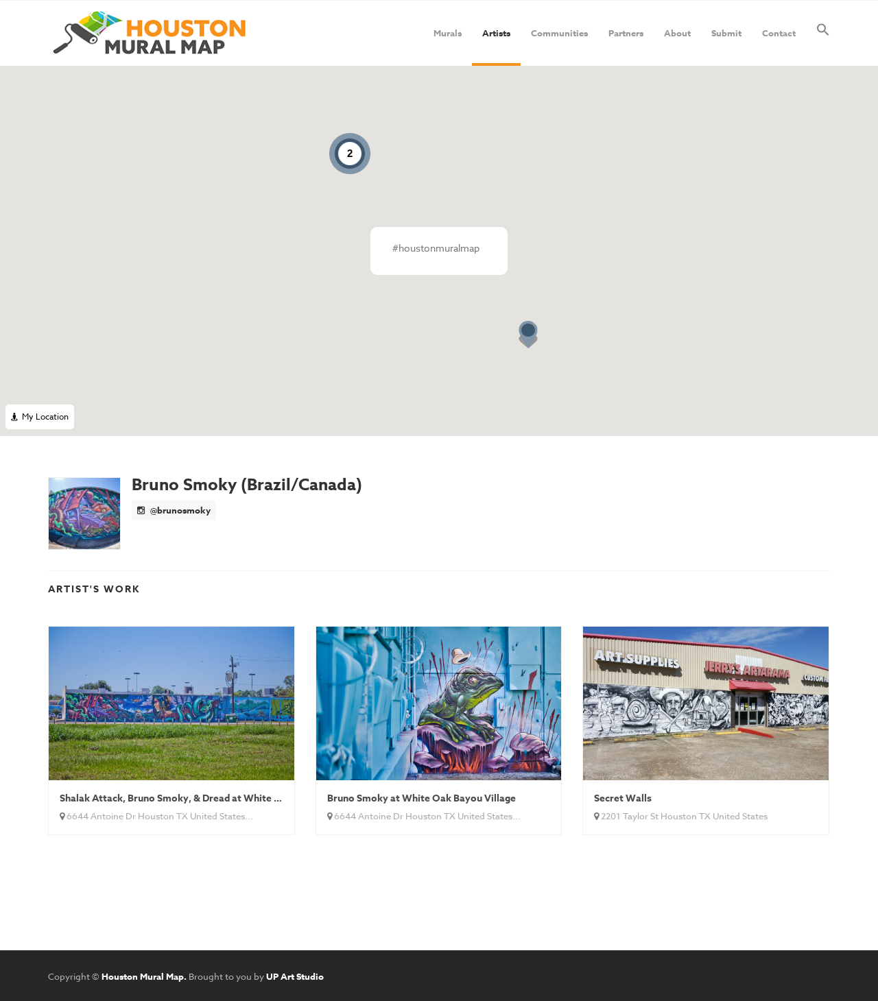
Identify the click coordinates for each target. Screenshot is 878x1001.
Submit (726, 33)
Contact (779, 33)
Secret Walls (623, 798)
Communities (559, 33)
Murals (448, 33)
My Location (43, 416)
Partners (625, 33)
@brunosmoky (179, 510)
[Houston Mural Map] (149, 33)
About (677, 33)
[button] (823, 33)
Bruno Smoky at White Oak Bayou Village (421, 798)
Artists (496, 33)
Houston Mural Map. (144, 976)
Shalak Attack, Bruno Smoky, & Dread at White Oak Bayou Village (208, 798)
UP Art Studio (295, 976)
